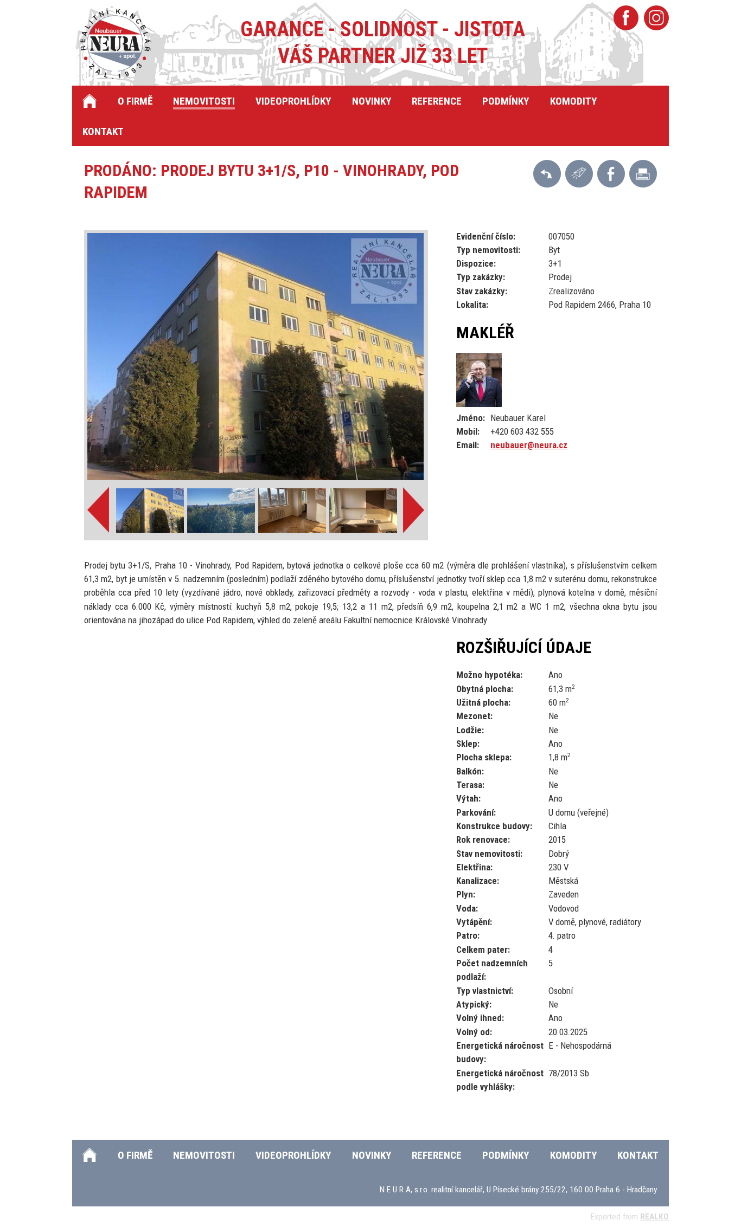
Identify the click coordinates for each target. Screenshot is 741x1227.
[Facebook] (626, 17)
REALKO (654, 1217)
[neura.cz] (119, 43)
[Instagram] (656, 17)
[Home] (89, 101)
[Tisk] (643, 174)
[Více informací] (579, 174)
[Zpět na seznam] (547, 174)
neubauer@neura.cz (528, 445)
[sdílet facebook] (611, 174)
